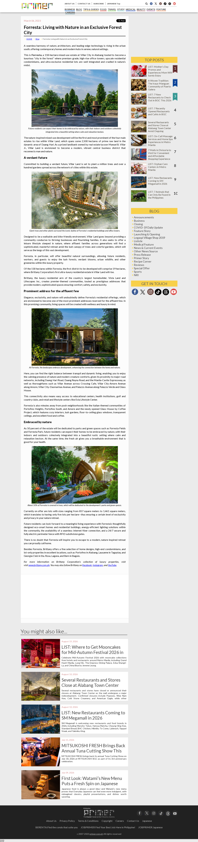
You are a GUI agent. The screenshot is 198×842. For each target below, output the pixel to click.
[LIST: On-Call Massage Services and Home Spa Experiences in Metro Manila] (138, 145)
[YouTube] (175, 812)
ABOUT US (69, 3)
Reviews (139, 265)
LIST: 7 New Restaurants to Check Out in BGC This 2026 (159, 97)
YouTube (112, 565)
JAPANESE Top (113, 3)
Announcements (144, 217)
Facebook (87, 565)
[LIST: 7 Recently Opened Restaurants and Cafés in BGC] (138, 117)
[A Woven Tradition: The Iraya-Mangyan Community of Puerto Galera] (138, 89)
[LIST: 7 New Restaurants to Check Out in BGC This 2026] (138, 103)
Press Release (142, 254)
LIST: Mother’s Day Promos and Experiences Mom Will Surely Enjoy (160, 71)
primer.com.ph (96, 834)
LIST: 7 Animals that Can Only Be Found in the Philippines (159, 194)
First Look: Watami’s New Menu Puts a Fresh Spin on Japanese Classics (92, 783)
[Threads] (166, 294)
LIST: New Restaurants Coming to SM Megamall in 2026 (93, 715)
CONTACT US (84, 3)
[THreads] (169, 5)
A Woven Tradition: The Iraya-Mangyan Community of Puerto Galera (159, 85)
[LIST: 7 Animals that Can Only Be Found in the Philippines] (138, 200)
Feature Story (142, 231)
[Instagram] (160, 3)
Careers (120, 820)
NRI (136, 275)
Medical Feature (144, 244)
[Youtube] (174, 3)
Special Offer (142, 268)
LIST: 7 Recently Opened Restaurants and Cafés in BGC (159, 111)
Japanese (147, 820)
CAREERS (70, 12)
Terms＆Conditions (88, 820)
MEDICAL (131, 9)
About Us (51, 820)
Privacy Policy (67, 820)
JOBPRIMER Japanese (150, 827)
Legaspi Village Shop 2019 (149, 237)
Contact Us (133, 820)
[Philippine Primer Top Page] (37, 11)
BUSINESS (70, 9)
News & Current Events (148, 248)
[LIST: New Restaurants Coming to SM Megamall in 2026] (138, 186)
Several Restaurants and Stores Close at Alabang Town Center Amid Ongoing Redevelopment (91, 685)
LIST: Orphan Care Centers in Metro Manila (158, 166)
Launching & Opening (147, 234)
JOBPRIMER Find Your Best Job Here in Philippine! (108, 827)
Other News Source (146, 251)
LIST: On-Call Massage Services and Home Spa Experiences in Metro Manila (160, 140)
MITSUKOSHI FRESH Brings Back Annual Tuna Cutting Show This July (93, 751)
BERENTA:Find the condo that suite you (56, 827)
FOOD (103, 9)
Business (139, 220)
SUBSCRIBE (98, 3)
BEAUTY (141, 9)
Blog (37, 39)
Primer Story (141, 258)
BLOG (79, 9)
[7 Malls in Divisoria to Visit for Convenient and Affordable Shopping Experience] (138, 159)
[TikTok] (165, 5)
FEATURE (161, 9)
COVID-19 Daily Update (148, 227)
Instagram (98, 565)
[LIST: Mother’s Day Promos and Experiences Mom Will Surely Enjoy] (138, 75)
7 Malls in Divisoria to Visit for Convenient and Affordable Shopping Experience (159, 154)
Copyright (107, 820)
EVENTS (151, 9)
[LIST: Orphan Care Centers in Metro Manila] (138, 173)
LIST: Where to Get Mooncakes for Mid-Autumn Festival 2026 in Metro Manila (92, 652)
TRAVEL (112, 9)
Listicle (138, 241)
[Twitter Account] (155, 3)
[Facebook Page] (151, 3)
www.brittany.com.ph (39, 565)
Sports (138, 271)
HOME (29, 39)
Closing (138, 224)
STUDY (121, 9)
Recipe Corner (142, 261)
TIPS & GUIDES (91, 9)
